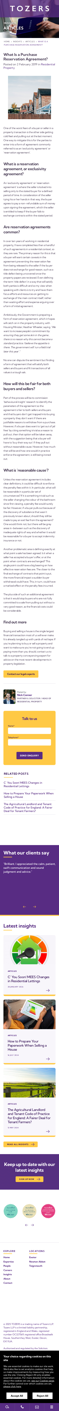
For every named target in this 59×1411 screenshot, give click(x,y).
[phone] (22, 1407)
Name (10, 726)
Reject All (42, 1395)
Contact (7, 1282)
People (7, 1265)
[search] (7, 1407)
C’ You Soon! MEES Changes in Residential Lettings (23, 784)
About (6, 1278)
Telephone (13, 737)
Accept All (17, 1395)
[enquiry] (37, 1407)
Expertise (8, 1261)
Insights (17, 41)
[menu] (51, 1407)
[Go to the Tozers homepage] (29, 8)
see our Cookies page (42, 1380)
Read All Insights (18, 1144)
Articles (30, 41)
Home (7, 41)
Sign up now (26, 1179)
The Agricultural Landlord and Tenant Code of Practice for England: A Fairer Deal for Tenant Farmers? (28, 807)
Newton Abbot (37, 1261)
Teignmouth (35, 1265)
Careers (7, 1270)
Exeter (33, 1257)
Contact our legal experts (21, 673)
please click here (12, 1386)
